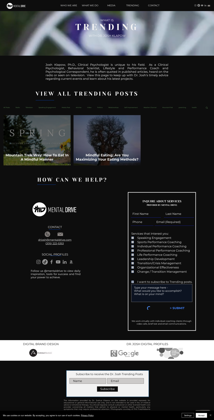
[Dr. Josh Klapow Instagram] (195, 5)
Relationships (113, 107)
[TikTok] (198, 5)
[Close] (210, 415)
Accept (201, 415)
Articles (78, 107)
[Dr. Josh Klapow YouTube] (202, 5)
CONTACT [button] (55, 227)
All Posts (6, 107)
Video (89, 107)
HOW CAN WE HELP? (72, 180)
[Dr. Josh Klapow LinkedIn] (205, 5)
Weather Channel (150, 107)
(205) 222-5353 (54, 243)
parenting (182, 107)
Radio (18, 107)
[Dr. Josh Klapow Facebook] (51, 262)
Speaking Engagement (47, 107)
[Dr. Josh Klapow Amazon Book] (71, 262)
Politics (100, 107)
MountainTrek (167, 107)
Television (29, 107)
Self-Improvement (131, 107)
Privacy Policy (87, 415)
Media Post (66, 107)
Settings (188, 415)
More (194, 107)
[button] (206, 107)
